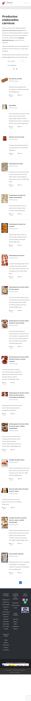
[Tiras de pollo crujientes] (4, 557)
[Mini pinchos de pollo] (4, 80)
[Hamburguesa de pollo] (4, 167)
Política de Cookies (15, 672)
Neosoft (24, 662)
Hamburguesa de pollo (16, 163)
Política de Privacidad (19, 670)
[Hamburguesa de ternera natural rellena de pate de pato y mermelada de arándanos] (4, 394)
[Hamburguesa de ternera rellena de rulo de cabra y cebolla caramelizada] (4, 427)
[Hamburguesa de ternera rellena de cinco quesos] (4, 290)
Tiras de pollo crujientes (16, 554)
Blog (6, 640)
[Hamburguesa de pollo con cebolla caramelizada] (4, 198)
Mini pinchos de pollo (15, 78)
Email (15, 607)
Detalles (20, 95)
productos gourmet (7, 57)
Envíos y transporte (6, 648)
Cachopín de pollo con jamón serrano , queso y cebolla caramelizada (18, 520)
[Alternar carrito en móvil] (25, 3)
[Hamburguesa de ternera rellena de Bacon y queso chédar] (4, 324)
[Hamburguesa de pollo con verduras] (4, 228)
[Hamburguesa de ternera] (4, 260)
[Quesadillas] (4, 106)
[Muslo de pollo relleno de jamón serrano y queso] (4, 490)
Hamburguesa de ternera (16, 255)
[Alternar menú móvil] (28, 3)
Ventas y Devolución (6, 644)
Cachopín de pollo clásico (16, 460)
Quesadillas (12, 105)
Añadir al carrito (12, 96)
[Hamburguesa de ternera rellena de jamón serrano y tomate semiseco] (4, 360)
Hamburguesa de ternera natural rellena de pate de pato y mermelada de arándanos (19, 395)
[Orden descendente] (23, 61)
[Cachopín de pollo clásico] (4, 463)
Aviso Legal (8, 670)
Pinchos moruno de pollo (16, 137)
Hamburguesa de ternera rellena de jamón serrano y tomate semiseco (19, 359)
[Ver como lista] (16, 69)
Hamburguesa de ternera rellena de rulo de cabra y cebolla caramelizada (19, 426)
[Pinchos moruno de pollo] (4, 138)
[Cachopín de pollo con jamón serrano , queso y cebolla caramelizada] (4, 522)
